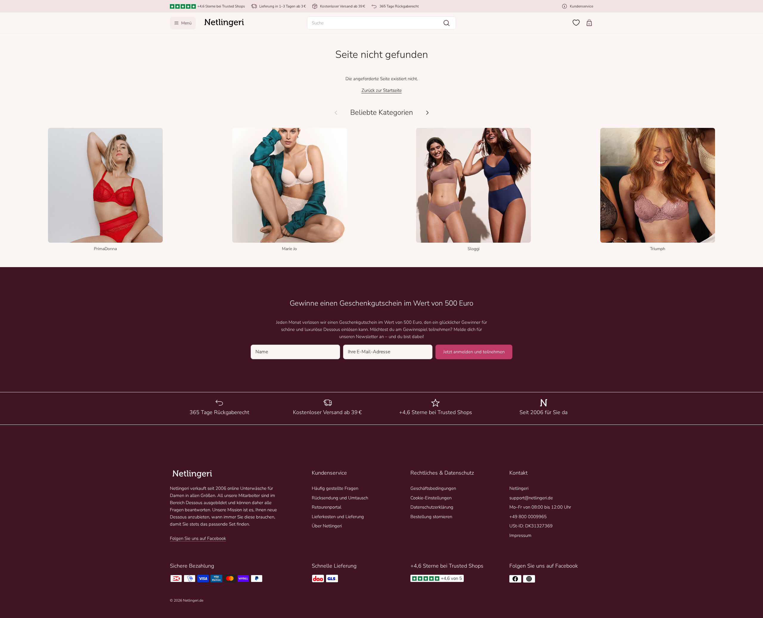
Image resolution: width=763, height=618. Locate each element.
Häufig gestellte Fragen (335, 488)
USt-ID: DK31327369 (531, 526)
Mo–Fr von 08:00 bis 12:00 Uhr (540, 507)
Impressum (520, 535)
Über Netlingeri (327, 526)
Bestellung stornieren (431, 517)
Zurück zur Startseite (382, 90)
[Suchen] (446, 23)
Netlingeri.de (193, 600)
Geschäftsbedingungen (433, 488)
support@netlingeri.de (531, 498)
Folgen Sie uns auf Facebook (198, 538)
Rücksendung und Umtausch (340, 498)
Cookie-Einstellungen (431, 498)
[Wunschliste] (576, 22)
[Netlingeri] (224, 22)
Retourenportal (326, 507)
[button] (381, 23)
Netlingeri (518, 488)
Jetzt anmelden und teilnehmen (474, 352)
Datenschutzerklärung (431, 507)
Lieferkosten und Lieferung (338, 517)
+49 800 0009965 (528, 517)
